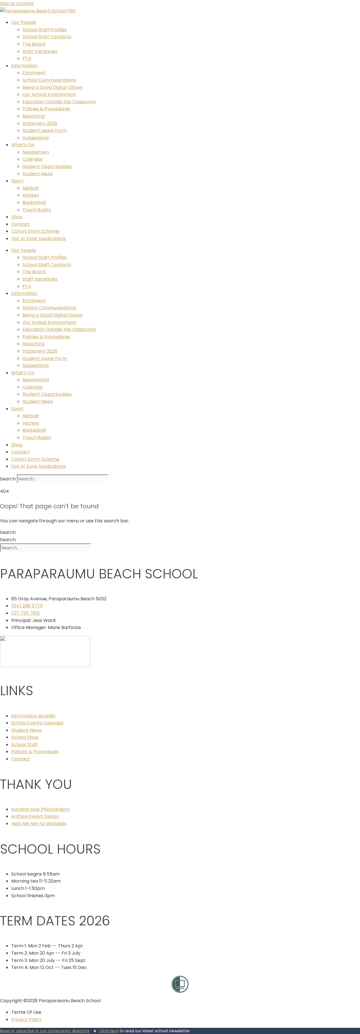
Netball (30, 188)
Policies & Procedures (46, 109)
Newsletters (35, 152)
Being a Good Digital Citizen (52, 87)
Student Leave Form (44, 130)
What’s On (22, 145)
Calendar (32, 159)
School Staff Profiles (44, 29)
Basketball (34, 202)
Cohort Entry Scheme (35, 231)
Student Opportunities (47, 166)
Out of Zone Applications (38, 238)
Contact (20, 224)
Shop (16, 217)
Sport (17, 181)
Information (24, 65)
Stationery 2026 (39, 123)
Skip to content (17, 3)
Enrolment (34, 73)
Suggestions (35, 138)
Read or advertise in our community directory (45, 1031)
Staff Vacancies (39, 51)
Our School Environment (49, 94)
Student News (37, 174)
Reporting (33, 116)
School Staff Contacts (46, 36)
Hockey (30, 195)
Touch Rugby (36, 210)
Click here (108, 1031)
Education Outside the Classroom (59, 102)
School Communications (49, 80)
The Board (33, 44)
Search (8, 479)
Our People (23, 22)
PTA (26, 58)
